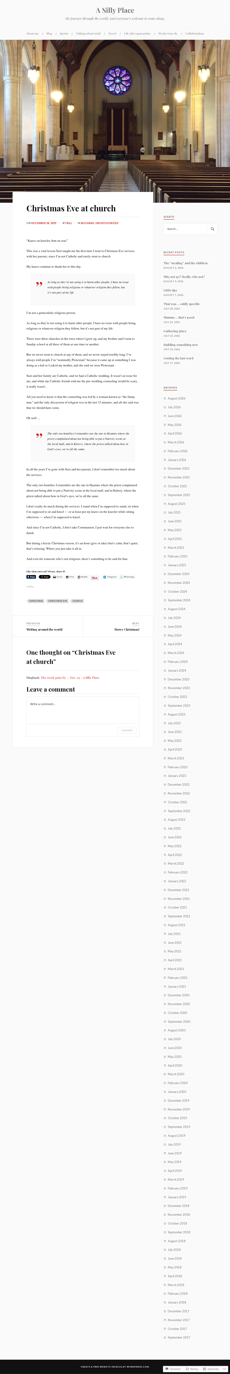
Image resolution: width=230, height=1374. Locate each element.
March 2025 (176, 547)
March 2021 (176, 969)
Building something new (181, 345)
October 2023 (177, 697)
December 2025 (178, 468)
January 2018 (177, 1302)
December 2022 (178, 784)
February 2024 (178, 662)
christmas (36, 601)
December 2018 (178, 1206)
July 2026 (174, 407)
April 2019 (175, 1171)
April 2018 (175, 1276)
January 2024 (177, 670)
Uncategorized (107, 223)
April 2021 (175, 960)
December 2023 (178, 679)
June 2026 (175, 416)
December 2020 (178, 995)
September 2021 (179, 916)
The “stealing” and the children (186, 263)
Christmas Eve (57, 601)
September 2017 (179, 1337)
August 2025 (176, 504)
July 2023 (174, 723)
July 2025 (174, 512)
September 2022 (179, 811)
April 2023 (175, 749)
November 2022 (179, 793)
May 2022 (174, 846)
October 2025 (177, 486)
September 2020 (179, 1021)
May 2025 (174, 530)
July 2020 (174, 1039)
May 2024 (174, 635)
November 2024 (179, 583)
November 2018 (179, 1214)
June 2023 (175, 732)
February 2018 (178, 1293)
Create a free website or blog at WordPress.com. (115, 1366)
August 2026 (176, 398)
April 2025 (175, 539)
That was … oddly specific (182, 304)
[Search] (212, 229)
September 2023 (179, 705)
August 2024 (176, 609)
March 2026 (176, 442)
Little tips (170, 290)
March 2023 (176, 758)
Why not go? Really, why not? (184, 277)
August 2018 (176, 1241)
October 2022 (177, 802)
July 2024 (174, 618)
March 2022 (176, 863)
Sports (64, 33)
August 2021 (176, 925)
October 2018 (177, 1223)
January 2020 (177, 1092)
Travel (112, 33)
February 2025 (178, 556)
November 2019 (179, 1109)
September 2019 (179, 1127)
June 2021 (175, 942)
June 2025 (175, 521)
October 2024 (177, 591)
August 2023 (176, 714)
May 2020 (174, 1057)
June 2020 (175, 1048)
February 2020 (178, 1083)
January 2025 (177, 565)
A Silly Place (115, 10)
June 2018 (175, 1258)
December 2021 (178, 890)
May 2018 (174, 1267)
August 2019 (176, 1135)
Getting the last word (178, 358)
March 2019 (176, 1179)
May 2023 (174, 740)
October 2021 (177, 907)
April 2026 (175, 433)
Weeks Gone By (168, 33)
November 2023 (179, 688)
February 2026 (178, 451)
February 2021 (178, 978)
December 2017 (178, 1311)
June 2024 (175, 626)
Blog (49, 33)
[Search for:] (190, 229)
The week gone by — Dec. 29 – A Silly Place (70, 678)
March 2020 (176, 1074)
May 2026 (174, 425)
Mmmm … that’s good (179, 317)
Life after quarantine (137, 33)
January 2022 (177, 881)
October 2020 (177, 1013)
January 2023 (177, 776)
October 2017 (177, 1329)
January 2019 (177, 1197)
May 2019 (174, 1162)
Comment (127, 730)
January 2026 (177, 460)
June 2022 (175, 837)
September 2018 (179, 1232)
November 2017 (179, 1320)
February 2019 (178, 1188)
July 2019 (174, 1144)
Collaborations (194, 33)
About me (32, 33)
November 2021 (179, 899)
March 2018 (176, 1285)
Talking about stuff (88, 33)
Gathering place (175, 331)
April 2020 (175, 1065)
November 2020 (179, 1004)
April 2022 (175, 855)
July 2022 (174, 828)
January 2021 (177, 986)
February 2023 (178, 767)
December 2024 (178, 574)
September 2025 (179, 495)
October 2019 (177, 1118)
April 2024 (175, 644)
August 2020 (176, 1030)
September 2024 (179, 600)
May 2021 (174, 951)
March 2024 (176, 653)
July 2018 (174, 1250)
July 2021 (174, 934)
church (77, 601)
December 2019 (178, 1100)
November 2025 (179, 477)
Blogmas (87, 223)
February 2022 (178, 872)
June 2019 (175, 1153)
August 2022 (176, 819)
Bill (69, 223)
